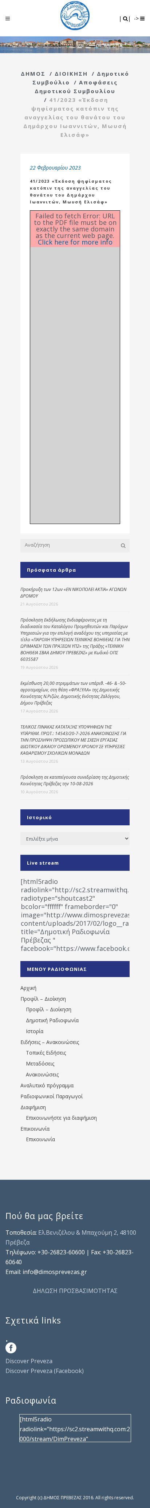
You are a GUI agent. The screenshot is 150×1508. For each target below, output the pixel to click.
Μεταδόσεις (40, 1063)
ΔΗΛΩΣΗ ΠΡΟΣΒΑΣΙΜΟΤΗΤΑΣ (75, 1291)
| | (125, 18)
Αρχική (28, 987)
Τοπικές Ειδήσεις (46, 1052)
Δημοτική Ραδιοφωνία (52, 1020)
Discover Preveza (28, 1361)
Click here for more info (75, 242)
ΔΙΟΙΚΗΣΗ (71, 73)
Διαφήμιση (33, 1107)
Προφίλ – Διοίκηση (43, 998)
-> (137, 18)
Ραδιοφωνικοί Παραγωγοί (51, 1096)
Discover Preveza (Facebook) (44, 1371)
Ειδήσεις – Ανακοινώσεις (49, 1042)
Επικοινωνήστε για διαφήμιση (61, 1117)
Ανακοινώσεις (42, 1074)
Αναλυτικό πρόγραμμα (47, 1085)
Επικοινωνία (35, 1128)
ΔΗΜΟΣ (33, 73)
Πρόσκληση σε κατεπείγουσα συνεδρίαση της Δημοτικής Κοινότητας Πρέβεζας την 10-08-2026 (74, 780)
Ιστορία (34, 1031)
